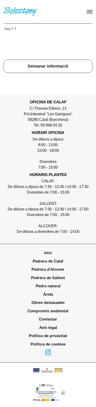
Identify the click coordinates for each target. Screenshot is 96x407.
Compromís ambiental (48, 311)
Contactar (48, 319)
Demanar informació (48, 66)
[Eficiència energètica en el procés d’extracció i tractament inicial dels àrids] (48, 370)
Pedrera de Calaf (48, 261)
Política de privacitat (48, 336)
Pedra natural (48, 286)
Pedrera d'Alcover (48, 269)
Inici (7, 29)
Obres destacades (48, 302)
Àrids (48, 294)
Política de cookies (48, 344)
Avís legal (48, 327)
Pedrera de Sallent (48, 278)
